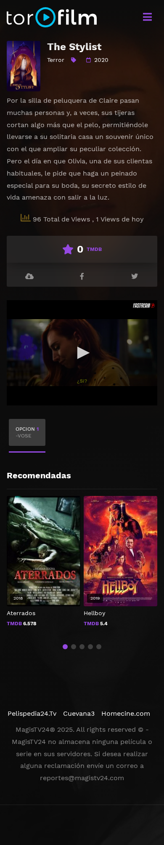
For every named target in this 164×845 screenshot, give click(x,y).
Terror (55, 59)
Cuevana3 (79, 713)
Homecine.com (125, 713)
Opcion (27, 432)
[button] (65, 646)
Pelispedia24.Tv (32, 713)
